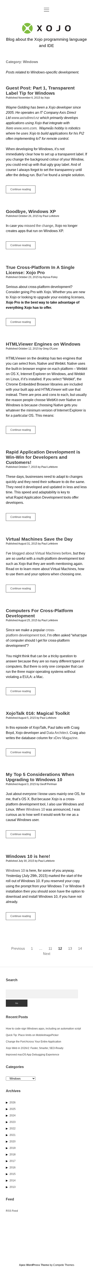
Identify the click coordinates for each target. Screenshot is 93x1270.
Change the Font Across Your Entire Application (33, 1041)
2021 (13, 1135)
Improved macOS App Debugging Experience (32, 1054)
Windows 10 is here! (28, 856)
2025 (13, 1109)
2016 (13, 1167)
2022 (13, 1128)
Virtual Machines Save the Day (39, 539)
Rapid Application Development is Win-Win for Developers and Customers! (43, 457)
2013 (13, 1187)
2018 (13, 1154)
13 (70, 948)
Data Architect (57, 733)
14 (80, 948)
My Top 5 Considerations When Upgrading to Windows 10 (40, 777)
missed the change (38, 226)
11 (50, 948)
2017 (13, 1161)
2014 (13, 1180)
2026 (13, 1102)
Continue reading (22, 190)
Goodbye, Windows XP (31, 211)
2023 (13, 1122)
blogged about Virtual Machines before (41, 553)
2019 (13, 1148)
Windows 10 (35, 809)
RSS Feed (12, 1210)
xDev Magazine (65, 738)
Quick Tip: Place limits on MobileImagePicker (32, 1035)
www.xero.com (25, 128)
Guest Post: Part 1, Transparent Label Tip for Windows (40, 90)
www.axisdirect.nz (25, 118)
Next (46, 954)
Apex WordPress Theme (34, 1265)
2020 (13, 1141)
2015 (13, 1174)
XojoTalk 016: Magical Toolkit (38, 713)
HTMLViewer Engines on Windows (43, 343)
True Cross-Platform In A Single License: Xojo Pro (40, 270)
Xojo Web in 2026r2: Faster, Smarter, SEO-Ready (34, 1048)
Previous (18, 948)
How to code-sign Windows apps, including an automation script (43, 1028)
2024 (13, 1115)
